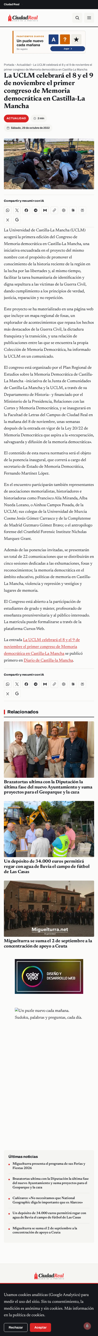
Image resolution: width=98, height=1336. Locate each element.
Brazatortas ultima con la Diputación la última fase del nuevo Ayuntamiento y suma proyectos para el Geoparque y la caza (48, 787)
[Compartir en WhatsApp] (7, 210)
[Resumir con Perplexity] (82, 210)
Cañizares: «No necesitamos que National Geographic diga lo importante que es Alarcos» (48, 1200)
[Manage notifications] (87, 1326)
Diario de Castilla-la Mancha (48, 661)
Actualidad (24, 64)
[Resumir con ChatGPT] (63, 210)
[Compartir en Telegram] (35, 210)
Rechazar (16, 1327)
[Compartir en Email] (45, 210)
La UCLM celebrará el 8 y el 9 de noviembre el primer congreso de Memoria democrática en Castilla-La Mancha (42, 647)
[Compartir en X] (17, 210)
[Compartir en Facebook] (26, 210)
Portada (9, 64)
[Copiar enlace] (54, 210)
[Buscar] (77, 18)
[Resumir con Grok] (7, 219)
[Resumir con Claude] (73, 210)
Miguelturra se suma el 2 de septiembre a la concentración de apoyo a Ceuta (45, 1231)
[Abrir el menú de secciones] (89, 18)
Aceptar (40, 1327)
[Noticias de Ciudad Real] (23, 17)
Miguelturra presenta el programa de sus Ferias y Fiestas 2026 (49, 1166)
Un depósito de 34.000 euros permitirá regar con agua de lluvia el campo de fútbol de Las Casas (46, 866)
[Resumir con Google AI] (17, 219)
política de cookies (28, 1315)
